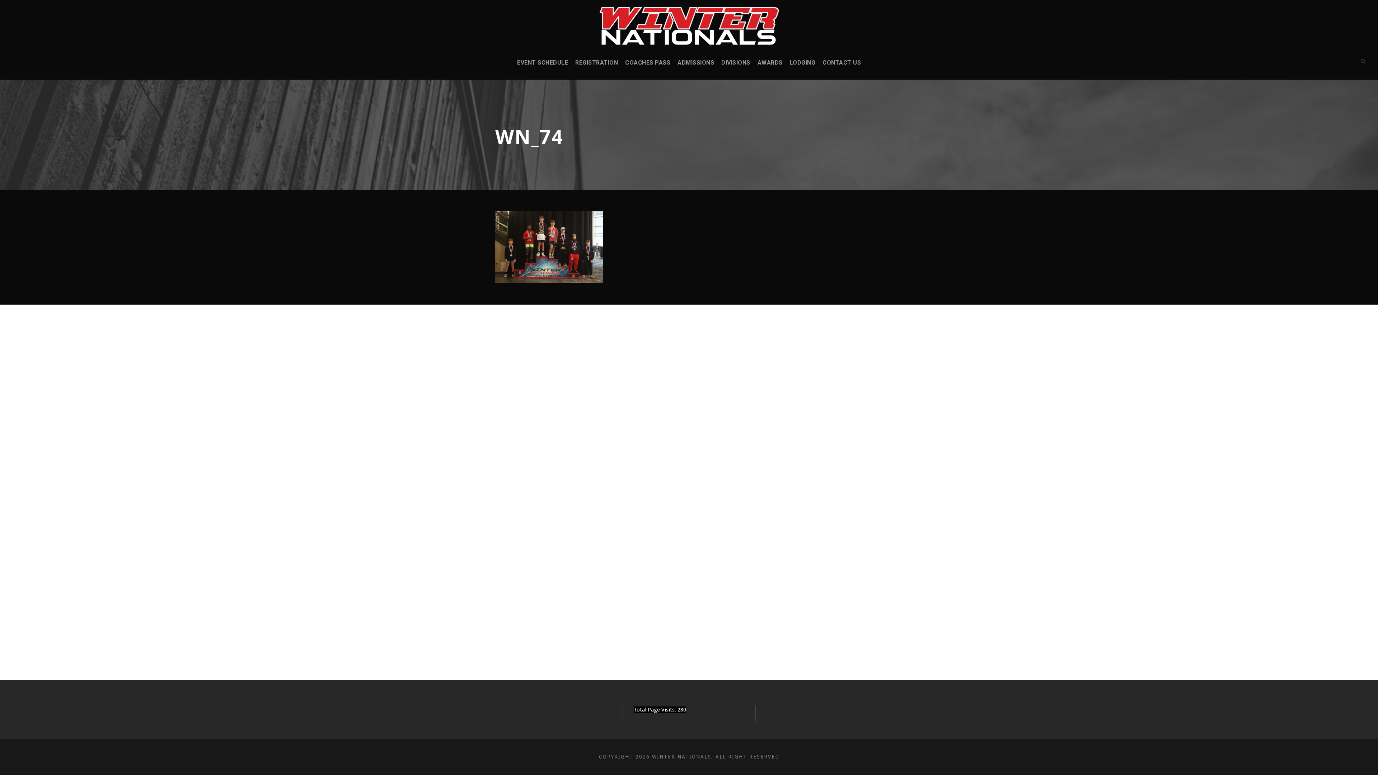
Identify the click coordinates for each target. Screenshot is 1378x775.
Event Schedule (542, 62)
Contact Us (841, 62)
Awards (770, 62)
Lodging (803, 62)
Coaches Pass (647, 62)
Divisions (735, 62)
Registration (596, 62)
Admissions (696, 62)
